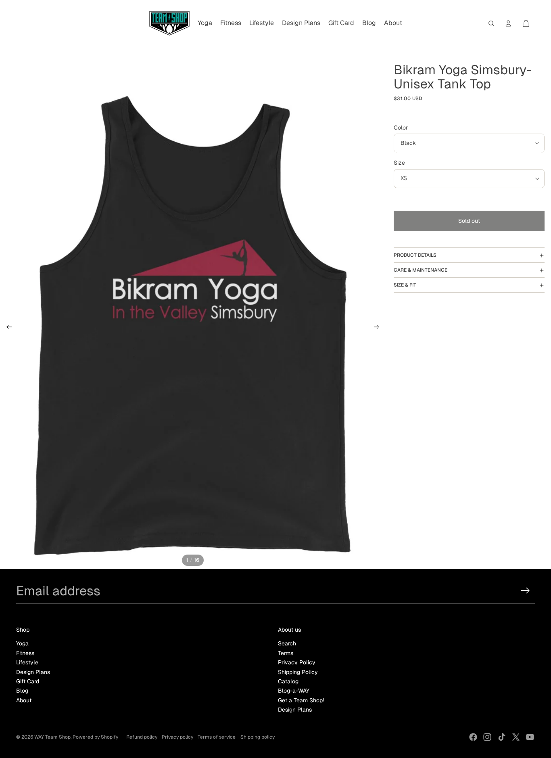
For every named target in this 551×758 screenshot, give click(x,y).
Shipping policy (257, 737)
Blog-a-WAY (293, 690)
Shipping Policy (298, 672)
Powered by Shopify (95, 737)
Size (399, 163)
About (23, 700)
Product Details (415, 255)
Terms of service (217, 737)
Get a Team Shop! (301, 700)
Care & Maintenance (420, 270)
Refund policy (141, 737)
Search (287, 643)
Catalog (288, 681)
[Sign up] (525, 590)
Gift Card (27, 681)
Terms (285, 653)
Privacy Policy (296, 662)
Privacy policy (177, 737)
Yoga (22, 643)
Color (401, 127)
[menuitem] (205, 23)
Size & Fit (405, 285)
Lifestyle (27, 662)
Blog (22, 690)
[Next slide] (379, 328)
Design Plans (33, 672)
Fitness (25, 653)
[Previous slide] (6, 328)
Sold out (469, 220)
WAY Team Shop (52, 737)
